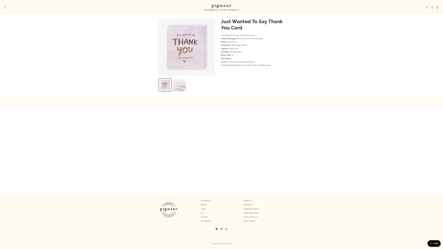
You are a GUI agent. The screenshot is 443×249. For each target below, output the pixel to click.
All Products (206, 201)
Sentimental (206, 221)
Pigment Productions (224, 243)
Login (435, 243)
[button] (4, 7)
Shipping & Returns (251, 209)
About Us (247, 201)
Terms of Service (250, 217)
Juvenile (204, 217)
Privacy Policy (249, 221)
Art (202, 213)
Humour (204, 205)
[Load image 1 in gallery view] (165, 84)
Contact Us (248, 205)
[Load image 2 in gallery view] (179, 84)
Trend (203, 209)
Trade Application (251, 213)
